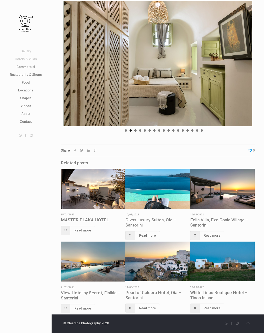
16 (197, 130)
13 (183, 130)
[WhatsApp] (20, 135)
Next (258, 63)
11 (173, 130)
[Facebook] (26, 135)
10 (168, 130)
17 (202, 130)
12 (178, 130)
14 (187, 130)
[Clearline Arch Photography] (26, 23)
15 (192, 130)
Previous (57, 63)
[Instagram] (31, 135)
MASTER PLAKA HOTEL (85, 219)
